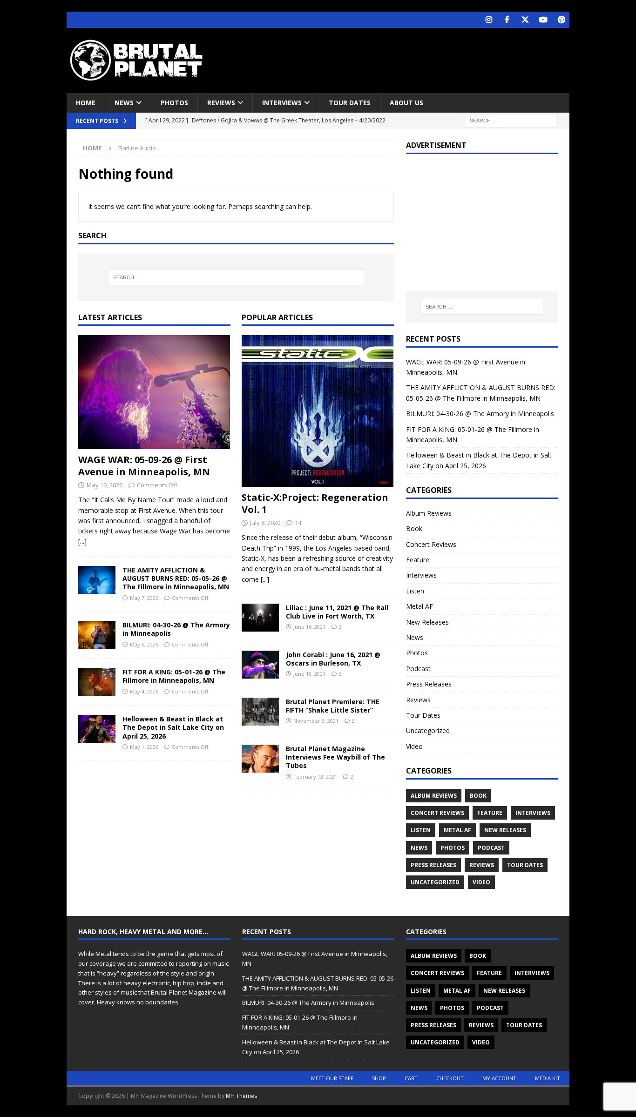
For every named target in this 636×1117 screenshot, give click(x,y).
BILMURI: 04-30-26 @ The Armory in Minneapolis (176, 629)
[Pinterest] (561, 20)
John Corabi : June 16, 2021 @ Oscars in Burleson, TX (333, 658)
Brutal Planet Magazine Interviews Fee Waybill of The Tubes (335, 757)
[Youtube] (543, 20)
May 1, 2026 (144, 746)
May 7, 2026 (144, 597)
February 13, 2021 (315, 776)
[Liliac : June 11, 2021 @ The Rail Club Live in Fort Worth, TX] (260, 618)
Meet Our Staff (332, 1078)
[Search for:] (511, 120)
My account (499, 1078)
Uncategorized (428, 730)
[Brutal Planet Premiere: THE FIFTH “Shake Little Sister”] (260, 712)
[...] (82, 541)
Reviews (221, 102)
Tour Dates (350, 102)
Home (85, 102)
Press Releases (429, 684)
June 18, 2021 (309, 673)
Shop (379, 1078)
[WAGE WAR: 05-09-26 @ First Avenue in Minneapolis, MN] (154, 392)
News (124, 102)
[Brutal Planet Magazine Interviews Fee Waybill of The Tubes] (260, 759)
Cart (411, 1078)
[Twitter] (525, 20)
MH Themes (241, 1096)
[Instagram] (488, 20)
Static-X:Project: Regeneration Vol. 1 (315, 503)
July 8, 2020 (265, 522)
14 (298, 522)
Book (414, 528)
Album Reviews (429, 513)
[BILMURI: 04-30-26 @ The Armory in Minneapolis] (96, 635)
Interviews (282, 102)
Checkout (450, 1078)
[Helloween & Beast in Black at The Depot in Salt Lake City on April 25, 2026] (96, 729)
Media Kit (547, 1078)
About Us (406, 102)
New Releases (427, 622)
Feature (417, 559)
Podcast (418, 668)
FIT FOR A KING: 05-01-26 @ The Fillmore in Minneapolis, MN (173, 676)
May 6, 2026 (144, 644)
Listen (415, 590)
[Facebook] (507, 20)
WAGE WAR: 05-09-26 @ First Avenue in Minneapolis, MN (144, 465)
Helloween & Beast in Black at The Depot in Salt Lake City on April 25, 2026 (173, 727)
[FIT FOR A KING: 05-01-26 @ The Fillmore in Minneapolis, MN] (96, 682)
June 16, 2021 (309, 626)
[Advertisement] (407, 58)
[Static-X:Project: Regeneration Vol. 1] (318, 411)
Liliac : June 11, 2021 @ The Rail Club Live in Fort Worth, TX (337, 611)
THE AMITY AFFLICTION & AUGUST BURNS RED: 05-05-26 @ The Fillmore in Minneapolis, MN (175, 578)
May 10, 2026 (104, 485)
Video (414, 746)
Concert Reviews (431, 544)
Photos (174, 102)
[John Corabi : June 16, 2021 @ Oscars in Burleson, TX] (260, 665)
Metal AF (419, 606)
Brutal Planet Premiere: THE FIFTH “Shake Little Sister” (332, 705)
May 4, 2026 (144, 691)
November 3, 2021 (315, 720)
